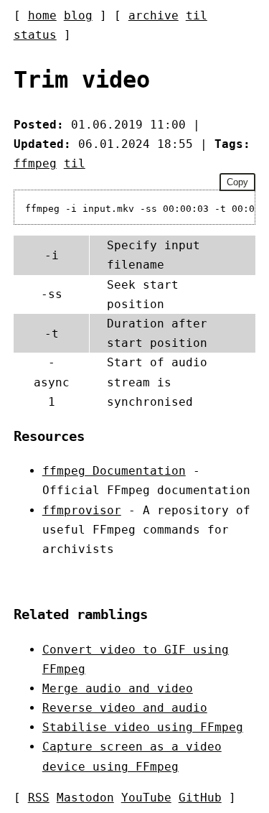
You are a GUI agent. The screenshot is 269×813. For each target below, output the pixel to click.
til (196, 15)
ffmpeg (35, 163)
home (42, 15)
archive (153, 15)
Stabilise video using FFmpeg (142, 727)
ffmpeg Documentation (114, 471)
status (35, 35)
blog (78, 15)
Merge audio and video (117, 688)
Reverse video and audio (124, 708)
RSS (38, 797)
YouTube (146, 797)
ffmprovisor (81, 510)
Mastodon (85, 797)
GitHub (200, 797)
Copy (237, 182)
